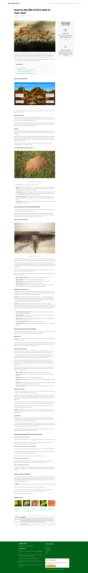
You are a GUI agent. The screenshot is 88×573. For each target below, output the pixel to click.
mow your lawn (26, 190)
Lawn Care (50, 3)
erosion (53, 201)
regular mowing (50, 451)
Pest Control (16, 17)
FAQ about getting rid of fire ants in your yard (26, 73)
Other (75, 3)
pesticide (31, 258)
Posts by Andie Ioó (24, 524)
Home (46, 553)
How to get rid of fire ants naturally (24, 71)
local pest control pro (46, 476)
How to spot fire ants (21, 67)
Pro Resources (65, 3)
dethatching (16, 453)
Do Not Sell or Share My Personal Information (54, 569)
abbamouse (31, 256)
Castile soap (46, 423)
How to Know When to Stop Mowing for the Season (29, 558)
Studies (71, 3)
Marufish (23, 493)
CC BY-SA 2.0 (38, 256)
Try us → (65, 39)
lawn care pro (42, 479)
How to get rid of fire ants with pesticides (25, 69)
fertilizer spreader (20, 269)
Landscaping (57, 3)
